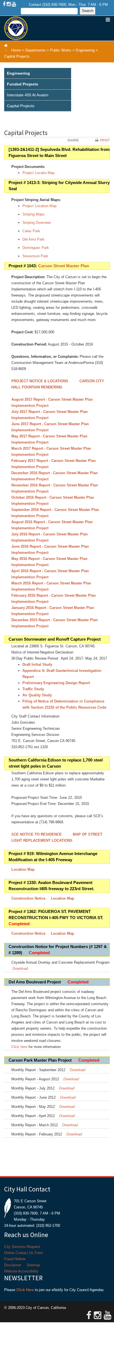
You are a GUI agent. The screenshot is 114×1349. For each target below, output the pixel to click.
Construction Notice (28, 898)
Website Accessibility (21, 1271)
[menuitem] (37, 73)
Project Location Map (39, 206)
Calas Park (31, 231)
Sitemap (33, 1265)
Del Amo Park (33, 239)
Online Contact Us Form (23, 1253)
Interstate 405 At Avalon (27, 95)
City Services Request (22, 1247)
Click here (19, 1047)
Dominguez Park (35, 248)
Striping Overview (36, 223)
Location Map (23, 869)
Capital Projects (17, 56)
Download (20, 968)
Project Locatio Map (38, 173)
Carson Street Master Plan (63, 266)
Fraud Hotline (14, 1259)
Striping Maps (33, 214)
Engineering (85, 50)
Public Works (60, 50)
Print (105, 140)
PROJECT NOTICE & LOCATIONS (39, 381)
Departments (35, 50)
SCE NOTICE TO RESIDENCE (37, 834)
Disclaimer (12, 1265)
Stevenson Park (35, 256)
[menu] (37, 90)
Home (16, 50)
